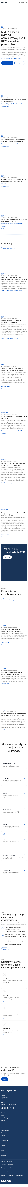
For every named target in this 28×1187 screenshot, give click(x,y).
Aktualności (4, 1112)
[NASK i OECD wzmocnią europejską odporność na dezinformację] (14, 448)
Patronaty (3, 1155)
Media (2, 1150)
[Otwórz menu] (26, 2)
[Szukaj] (19, 2)
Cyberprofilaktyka (5, 104)
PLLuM (3, 183)
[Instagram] (11, 1108)
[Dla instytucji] (3, 1035)
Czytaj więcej (6, 63)
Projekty (3, 1123)
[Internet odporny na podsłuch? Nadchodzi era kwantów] (14, 305)
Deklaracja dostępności (7, 1164)
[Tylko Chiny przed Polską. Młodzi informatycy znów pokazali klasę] (14, 353)
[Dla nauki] (3, 1001)
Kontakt (3, 1145)
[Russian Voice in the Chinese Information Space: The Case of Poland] (14, 614)
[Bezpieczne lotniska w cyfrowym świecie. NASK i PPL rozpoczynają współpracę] (14, 121)
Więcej (6, 557)
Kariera (3, 1147)
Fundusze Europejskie (11, 58)
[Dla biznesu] (3, 1018)
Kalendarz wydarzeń (6, 1118)
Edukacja (3, 226)
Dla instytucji (4, 1140)
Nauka (8, 386)
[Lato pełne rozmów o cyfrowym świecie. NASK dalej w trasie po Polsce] (14, 262)
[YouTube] (13, 1108)
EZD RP (3, 58)
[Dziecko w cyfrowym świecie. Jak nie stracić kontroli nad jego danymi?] (14, 201)
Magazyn (3, 1115)
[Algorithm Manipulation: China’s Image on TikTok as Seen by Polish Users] (14, 698)
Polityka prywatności (6, 1161)
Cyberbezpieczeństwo (7, 143)
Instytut (20, 58)
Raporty (3, 1120)
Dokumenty (4, 1153)
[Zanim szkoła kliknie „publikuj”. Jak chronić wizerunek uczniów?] (14, 81)
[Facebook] (2, 1108)
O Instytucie (19, 63)
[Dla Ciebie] (3, 984)
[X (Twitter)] (5, 1108)
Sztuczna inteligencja (11, 183)
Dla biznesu (4, 1138)
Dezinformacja (5, 483)
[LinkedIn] (8, 1108)
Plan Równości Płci (6, 1171)
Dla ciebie (3, 1133)
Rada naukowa (5, 1130)
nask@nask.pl (4, 1097)
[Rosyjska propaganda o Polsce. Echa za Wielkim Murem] (14, 497)
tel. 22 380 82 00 (5, 1099)
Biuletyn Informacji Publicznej (8, 1167)
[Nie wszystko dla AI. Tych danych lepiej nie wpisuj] (14, 401)
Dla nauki (3, 1135)
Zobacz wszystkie (8, 248)
